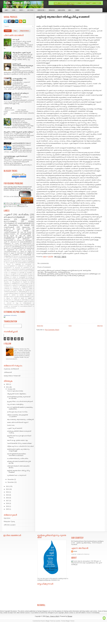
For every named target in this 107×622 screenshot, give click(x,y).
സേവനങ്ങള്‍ (14, 306)
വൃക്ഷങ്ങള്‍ (15, 254)
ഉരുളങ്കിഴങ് (31, 261)
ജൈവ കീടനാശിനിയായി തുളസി (17, 422)
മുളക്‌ (12, 253)
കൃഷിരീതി (6, 275)
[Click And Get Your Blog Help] (19, 179)
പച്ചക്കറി (8, 214)
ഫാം (31, 291)
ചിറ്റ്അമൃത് (6, 277)
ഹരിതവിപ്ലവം (8, 245)
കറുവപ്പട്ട (17, 267)
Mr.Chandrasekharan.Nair (79, 541)
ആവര (23, 259)
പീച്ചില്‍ (23, 288)
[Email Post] (54, 256)
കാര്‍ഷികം (23, 214)
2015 (7, 495)
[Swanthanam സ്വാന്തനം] (4, 317)
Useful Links (11, 425)
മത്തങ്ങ (13, 294)
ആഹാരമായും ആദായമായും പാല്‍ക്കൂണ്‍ (20, 419)
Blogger (70, 616)
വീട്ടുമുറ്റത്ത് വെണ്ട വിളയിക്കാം (16, 394)
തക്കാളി (25, 230)
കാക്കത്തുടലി (29, 269)
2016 (7, 498)
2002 (7, 384)
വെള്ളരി (12, 301)
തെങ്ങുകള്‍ (7, 243)
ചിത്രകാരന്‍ (8, 372)
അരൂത (15, 257)
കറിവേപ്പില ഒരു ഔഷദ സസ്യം (17, 412)
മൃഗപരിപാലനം (7, 299)
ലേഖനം (7, 219)
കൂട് (19, 273)
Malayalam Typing (9, 521)
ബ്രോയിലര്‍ (29, 293)
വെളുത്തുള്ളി (27, 254)
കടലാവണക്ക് (30, 262)
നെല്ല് (28, 229)
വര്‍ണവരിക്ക (25, 299)
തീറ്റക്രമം (6, 282)
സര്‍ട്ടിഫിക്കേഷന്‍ (27, 303)
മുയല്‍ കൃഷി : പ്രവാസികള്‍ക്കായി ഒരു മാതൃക (22, 64)
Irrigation (52, 10)
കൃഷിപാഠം (7, 229)
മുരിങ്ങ (15, 298)
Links (70, 10)
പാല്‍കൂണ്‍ (6, 288)
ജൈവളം (24, 280)
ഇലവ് (24, 261)
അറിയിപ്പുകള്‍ (8, 230)
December (11, 482)
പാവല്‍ (29, 249)
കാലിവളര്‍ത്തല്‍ (24, 223)
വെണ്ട (29, 232)
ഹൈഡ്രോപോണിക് (9, 307)
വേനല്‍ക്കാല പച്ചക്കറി (22, 301)
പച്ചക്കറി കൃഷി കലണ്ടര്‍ (14, 428)
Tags (15, 31)
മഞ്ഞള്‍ (6, 294)
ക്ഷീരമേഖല (23, 275)
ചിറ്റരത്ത (30, 275)
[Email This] (57, 257)
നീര (31, 283)
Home (7, 10)
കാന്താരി (14, 270)
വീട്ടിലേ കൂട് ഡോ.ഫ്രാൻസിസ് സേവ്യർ (20, 446)
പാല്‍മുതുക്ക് (15, 288)
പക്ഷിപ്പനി (14, 285)
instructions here (27, 190)
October (10, 389)
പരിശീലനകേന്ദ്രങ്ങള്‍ (26, 286)
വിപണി (6, 254)
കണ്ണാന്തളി (17, 264)
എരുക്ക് (11, 262)
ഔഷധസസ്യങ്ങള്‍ (14, 217)
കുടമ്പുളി (21, 272)
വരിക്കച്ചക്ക (16, 299)
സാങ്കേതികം (7, 256)
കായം (20, 270)
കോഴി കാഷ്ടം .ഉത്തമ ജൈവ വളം (17, 440)
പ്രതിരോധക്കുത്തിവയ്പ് (10, 291)
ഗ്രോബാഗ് (13, 242)
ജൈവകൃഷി (30, 248)
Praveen (43, 620)
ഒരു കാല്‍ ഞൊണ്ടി (20, 262)
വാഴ (21, 232)
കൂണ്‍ (5, 242)
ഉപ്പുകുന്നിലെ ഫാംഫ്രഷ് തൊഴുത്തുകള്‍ (20, 401)
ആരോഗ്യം (26, 227)
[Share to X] (61, 257)
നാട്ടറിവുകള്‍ (9, 227)
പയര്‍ (20, 249)
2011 (7, 387)
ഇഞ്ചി (30, 259)
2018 (7, 503)
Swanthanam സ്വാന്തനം (10, 315)
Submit (77, 10)
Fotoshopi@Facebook (10, 205)
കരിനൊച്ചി (8, 108)
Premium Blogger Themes (67, 620)
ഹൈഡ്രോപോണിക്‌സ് (26, 306)
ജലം (30, 246)
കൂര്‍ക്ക (25, 273)
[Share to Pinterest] (65, 257)
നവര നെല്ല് (24, 283)
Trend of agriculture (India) (15, 391)
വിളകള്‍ (24, 219)
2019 (7, 506)
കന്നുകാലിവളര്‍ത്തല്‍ (9, 265)
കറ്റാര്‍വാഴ (26, 267)
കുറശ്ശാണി (13, 273)
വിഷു (6, 301)
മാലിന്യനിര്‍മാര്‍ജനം (25, 296)
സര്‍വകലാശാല (8, 304)
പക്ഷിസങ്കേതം (22, 285)
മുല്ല (22, 298)
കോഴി (7, 246)
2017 (7, 500)
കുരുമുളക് (28, 240)
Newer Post (40, 325)
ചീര (25, 246)
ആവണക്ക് (15, 259)
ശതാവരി (9, 303)
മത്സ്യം (22, 294)
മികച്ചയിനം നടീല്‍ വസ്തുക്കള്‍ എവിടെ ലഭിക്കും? (19, 132)
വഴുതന (32, 299)
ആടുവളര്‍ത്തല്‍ (8, 240)
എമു (6, 262)
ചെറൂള (30, 277)
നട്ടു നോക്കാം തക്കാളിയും (15, 404)
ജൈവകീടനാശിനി (18, 248)
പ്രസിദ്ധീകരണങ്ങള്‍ (10, 251)
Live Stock (31, 10)
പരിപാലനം (15, 286)
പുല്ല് (30, 288)
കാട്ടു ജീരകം (7, 270)
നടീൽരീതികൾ (15, 283)
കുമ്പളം (6, 273)
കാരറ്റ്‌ (25, 270)
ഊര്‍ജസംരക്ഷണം (9, 234)
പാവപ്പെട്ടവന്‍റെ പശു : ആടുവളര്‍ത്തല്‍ (19, 79)
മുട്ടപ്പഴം (8, 298)
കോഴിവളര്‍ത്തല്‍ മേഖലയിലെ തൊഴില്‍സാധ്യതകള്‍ (16, 454)
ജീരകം (10, 280)
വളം (20, 235)
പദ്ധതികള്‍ (6, 286)
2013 (7, 489)
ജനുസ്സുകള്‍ (16, 278)
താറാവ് (30, 280)
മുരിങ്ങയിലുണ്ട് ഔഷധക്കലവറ (22, 119)
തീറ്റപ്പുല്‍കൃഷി (16, 282)
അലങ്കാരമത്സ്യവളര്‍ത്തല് (25, 257)
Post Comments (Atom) (52, 330)
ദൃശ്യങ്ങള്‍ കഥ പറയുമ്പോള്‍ (16, 475)
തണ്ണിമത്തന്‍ (10, 249)
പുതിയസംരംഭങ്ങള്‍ (10, 232)
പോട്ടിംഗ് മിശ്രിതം (17, 290)
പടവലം (30, 285)
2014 (7, 492)
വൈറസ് (32, 301)
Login (14, 10)
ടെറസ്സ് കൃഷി (9, 235)
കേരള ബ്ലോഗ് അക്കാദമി (12, 376)
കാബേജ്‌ (31, 245)
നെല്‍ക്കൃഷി (7, 285)
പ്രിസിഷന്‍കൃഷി (23, 291)
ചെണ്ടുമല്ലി (22, 277)
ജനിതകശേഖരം (7, 278)
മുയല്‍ (6, 253)
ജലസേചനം (7, 248)
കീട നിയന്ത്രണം (11, 225)
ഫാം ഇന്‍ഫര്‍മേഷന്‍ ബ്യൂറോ (11, 293)
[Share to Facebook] (63, 257)
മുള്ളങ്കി (30, 298)
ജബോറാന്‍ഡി (24, 278)
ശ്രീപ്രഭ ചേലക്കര (9, 525)
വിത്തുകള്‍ (25, 239)
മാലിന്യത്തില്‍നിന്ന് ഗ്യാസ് (21, 143)
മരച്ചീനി (29, 294)
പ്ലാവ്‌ (22, 251)
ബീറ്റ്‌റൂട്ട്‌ (22, 293)
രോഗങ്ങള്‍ (20, 253)
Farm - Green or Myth (17, 2)
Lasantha (57, 620)
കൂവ (31, 273)
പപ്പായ (16, 243)
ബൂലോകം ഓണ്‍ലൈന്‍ (11, 369)
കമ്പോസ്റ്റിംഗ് (23, 245)
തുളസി (25, 282)
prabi (75, 551)
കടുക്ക (8, 264)
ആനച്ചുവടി (6, 259)
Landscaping (61, 10)
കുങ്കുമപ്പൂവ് (13, 272)
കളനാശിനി (15, 269)
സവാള (16, 304)
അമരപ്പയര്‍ (8, 257)
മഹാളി (16, 296)
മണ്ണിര (29, 251)
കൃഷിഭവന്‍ (28, 237)
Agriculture (42, 10)
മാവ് (33, 296)
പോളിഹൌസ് (28, 290)
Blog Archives (24, 31)
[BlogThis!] (59, 257)
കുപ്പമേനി (29, 272)
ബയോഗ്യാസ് (27, 243)
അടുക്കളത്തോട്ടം (9, 237)
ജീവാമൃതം (17, 280)
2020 (7, 509)
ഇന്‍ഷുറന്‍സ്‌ (7, 261)
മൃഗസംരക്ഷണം (10, 221)
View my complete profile (80, 554)
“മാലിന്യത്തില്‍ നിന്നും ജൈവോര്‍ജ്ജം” (19, 443)
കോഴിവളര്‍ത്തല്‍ (25, 234)
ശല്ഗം (17, 303)
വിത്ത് (29, 235)
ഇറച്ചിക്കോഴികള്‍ (17, 261)
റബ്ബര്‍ (18, 229)
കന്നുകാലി (28, 264)
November (11, 479)
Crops (21, 10)
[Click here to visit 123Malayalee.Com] (16, 206)
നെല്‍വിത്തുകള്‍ (9, 239)
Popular (7, 31)
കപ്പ (16, 245)
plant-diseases (24, 256)
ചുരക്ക (14, 277)
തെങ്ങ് (26, 225)
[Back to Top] (104, 618)
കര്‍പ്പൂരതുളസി (7, 267)
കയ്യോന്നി (20, 265)
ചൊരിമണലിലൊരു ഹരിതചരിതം (17, 458)
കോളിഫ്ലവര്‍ (14, 275)
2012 (7, 486)
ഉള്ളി (19, 237)
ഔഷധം (19, 240)
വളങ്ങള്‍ (29, 253)
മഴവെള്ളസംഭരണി (8, 296)
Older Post (100, 325)
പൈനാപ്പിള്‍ (7, 290)
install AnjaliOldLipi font (12, 188)
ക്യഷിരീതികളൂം (17, 246)
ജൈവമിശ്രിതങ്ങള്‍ (26, 242)
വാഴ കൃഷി (15, 39)
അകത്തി (32, 256)
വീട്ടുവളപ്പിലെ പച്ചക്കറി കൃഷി (21, 52)
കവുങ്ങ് (22, 269)
